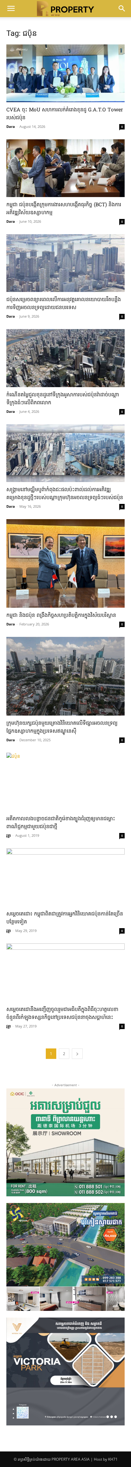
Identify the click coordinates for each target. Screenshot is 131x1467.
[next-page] (77, 1053)
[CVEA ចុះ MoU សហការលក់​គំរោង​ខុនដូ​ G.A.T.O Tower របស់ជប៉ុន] (65, 73)
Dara (10, 126)
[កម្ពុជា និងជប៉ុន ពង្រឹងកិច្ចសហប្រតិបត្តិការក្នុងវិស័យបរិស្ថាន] (65, 563)
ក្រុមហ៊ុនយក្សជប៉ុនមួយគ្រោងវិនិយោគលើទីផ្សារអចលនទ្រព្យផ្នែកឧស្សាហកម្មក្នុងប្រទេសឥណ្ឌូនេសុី (62, 727)
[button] (11, 8)
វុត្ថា (8, 835)
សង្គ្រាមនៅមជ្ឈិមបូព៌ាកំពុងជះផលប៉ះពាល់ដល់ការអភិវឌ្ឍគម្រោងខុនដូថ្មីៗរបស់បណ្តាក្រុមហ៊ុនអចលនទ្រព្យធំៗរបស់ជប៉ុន (64, 494)
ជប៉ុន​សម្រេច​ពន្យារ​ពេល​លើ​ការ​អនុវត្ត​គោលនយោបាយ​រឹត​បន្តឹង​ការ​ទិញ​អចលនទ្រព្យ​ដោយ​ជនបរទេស (63, 304)
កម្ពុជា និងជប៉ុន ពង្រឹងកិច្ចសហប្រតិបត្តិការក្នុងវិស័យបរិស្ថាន (61, 615)
